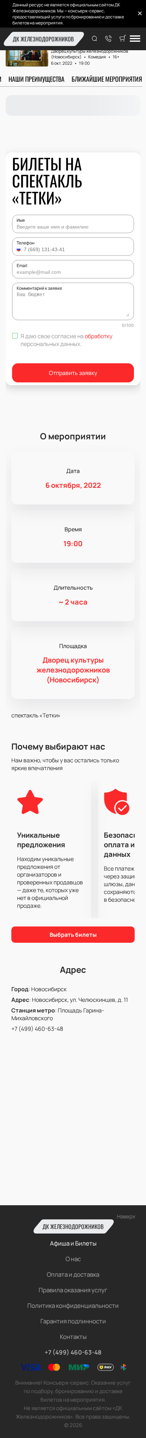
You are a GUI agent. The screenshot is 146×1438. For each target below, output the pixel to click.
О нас (73, 1259)
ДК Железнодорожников (43, 39)
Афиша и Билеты (73, 1243)
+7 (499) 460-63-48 (37, 1029)
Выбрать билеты (73, 935)
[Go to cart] (123, 39)
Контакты (73, 1337)
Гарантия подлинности (73, 1321)
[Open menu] (135, 39)
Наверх (126, 1216)
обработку (98, 336)
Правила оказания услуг (73, 1290)
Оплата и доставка (73, 1274)
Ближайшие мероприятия (107, 79)
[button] (19, 249)
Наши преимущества (36, 79)
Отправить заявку (73, 373)
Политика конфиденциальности (73, 1305)
